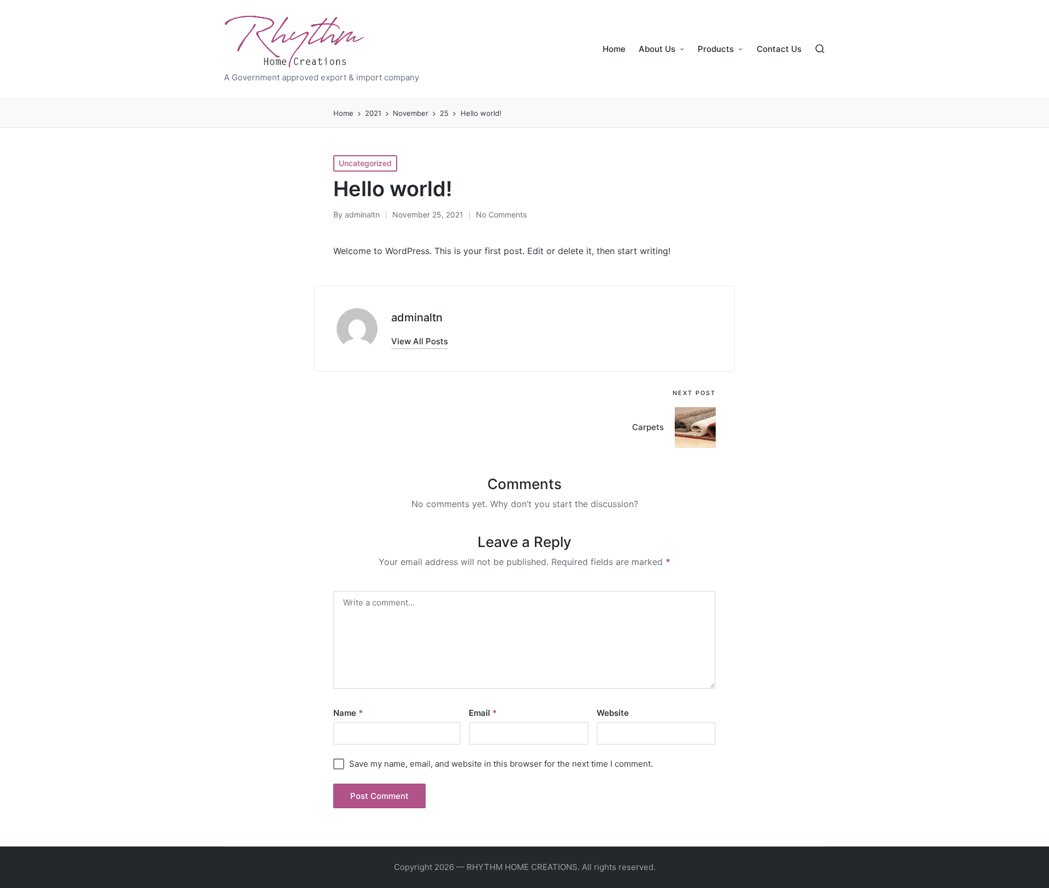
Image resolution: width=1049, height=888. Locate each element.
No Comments (501, 214)
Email (483, 713)
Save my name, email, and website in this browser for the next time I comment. (501, 763)
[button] (419, 341)
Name (348, 713)
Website (613, 713)
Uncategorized (365, 163)
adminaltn (417, 317)
